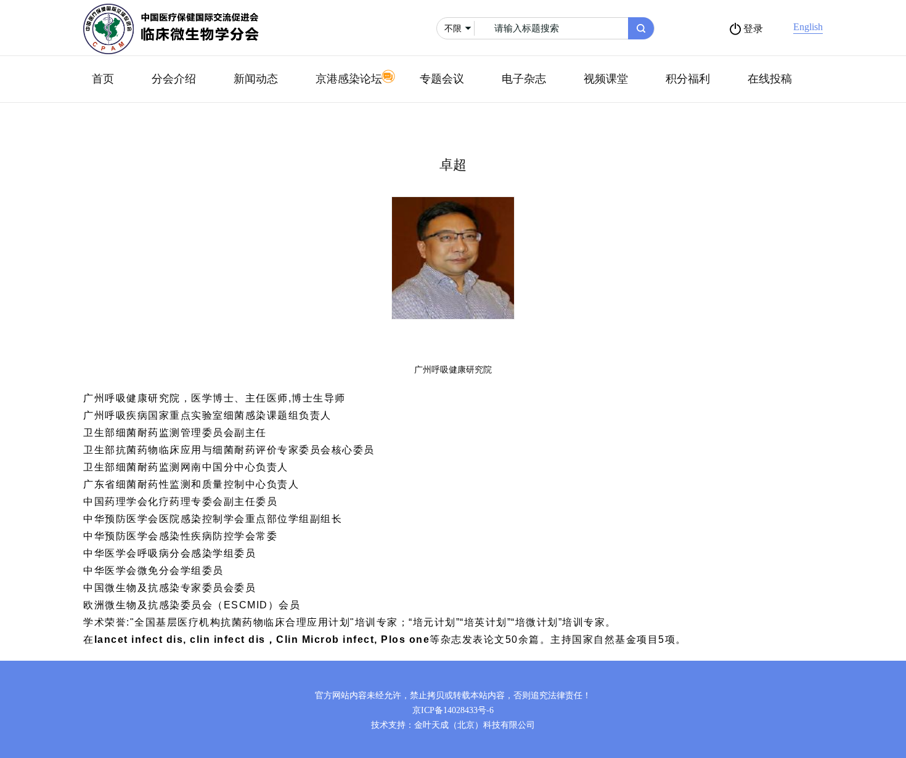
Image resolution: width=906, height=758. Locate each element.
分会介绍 (174, 79)
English (808, 27)
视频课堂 (606, 79)
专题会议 (442, 79)
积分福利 (688, 79)
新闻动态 (256, 79)
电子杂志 (524, 79)
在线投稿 (770, 79)
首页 (103, 79)
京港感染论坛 (349, 79)
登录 (753, 28)
